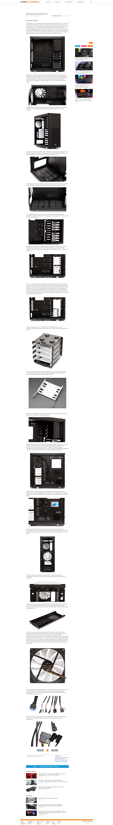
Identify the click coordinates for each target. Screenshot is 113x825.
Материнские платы (31, 822)
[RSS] (90, 46)
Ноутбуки (47, 822)
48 (44, 815)
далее (54, 750)
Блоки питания (39, 822)
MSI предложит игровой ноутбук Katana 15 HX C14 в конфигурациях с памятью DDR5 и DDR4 (51, 774)
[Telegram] (77, 46)
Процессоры (30, 821)
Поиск (91, 42)
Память (29, 823)
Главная (22, 821)
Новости (48, 2)
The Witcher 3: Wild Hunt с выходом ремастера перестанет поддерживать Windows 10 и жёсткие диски (52, 781)
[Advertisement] (47, 8)
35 (44, 799)
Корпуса (38, 822)
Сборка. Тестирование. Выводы (61, 760)
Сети (53, 821)
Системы (47, 822)
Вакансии (59, 822)
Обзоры (57, 2)
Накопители (48, 821)
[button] (65, 255)
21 (44, 807)
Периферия (39, 823)
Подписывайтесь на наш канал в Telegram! (49, 766)
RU (88, 822)
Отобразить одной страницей (61, 761)
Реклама (58, 822)
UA (86, 822)
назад (40, 750)
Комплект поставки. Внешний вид (62, 757)
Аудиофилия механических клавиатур (48, 798)
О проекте (59, 821)
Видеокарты (30, 822)
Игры (47, 823)
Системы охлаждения (40, 821)
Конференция (80, 2)
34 (46, 783)
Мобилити (54, 823)
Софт (53, 822)
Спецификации (69, 2)
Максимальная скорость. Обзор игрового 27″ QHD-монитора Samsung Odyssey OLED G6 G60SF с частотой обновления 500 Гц (52, 812)
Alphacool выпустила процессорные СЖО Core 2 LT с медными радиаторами (51, 787)
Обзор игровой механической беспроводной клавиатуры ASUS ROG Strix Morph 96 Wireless (50, 805)
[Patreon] (84, 46)
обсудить (35, 15)
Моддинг (53, 822)
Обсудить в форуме (31, 756)
